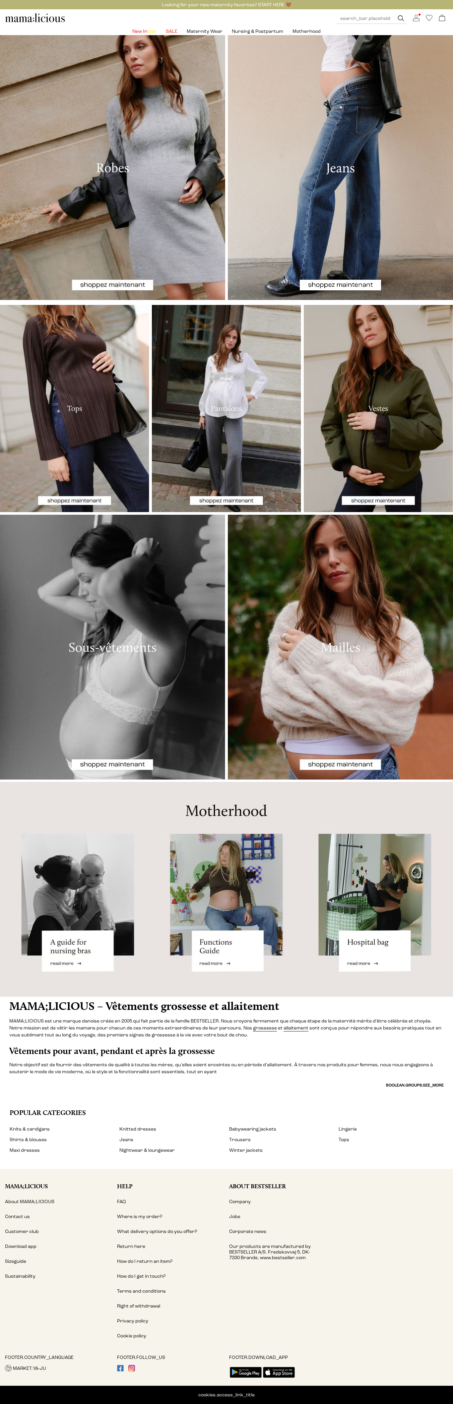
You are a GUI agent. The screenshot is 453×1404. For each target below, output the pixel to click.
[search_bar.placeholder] (401, 18)
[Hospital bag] (377, 889)
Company (240, 1201)
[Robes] (112, 167)
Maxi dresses (25, 1150)
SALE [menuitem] (171, 31)
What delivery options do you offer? (157, 1231)
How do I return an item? (144, 1261)
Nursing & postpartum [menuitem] (257, 31)
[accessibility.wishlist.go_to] (429, 20)
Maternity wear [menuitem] (205, 31)
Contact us (17, 1216)
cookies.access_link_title (226, 1395)
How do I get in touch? (141, 1276)
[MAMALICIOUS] (35, 21)
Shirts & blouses (28, 1139)
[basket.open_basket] (442, 18)
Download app (20, 1246)
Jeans (126, 1139)
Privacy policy (132, 1321)
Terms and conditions (141, 1291)
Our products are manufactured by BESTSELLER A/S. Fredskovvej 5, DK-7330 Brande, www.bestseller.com (270, 1252)
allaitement (296, 1028)
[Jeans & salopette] (340, 167)
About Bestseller (257, 1186)
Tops (344, 1139)
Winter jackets (246, 1150)
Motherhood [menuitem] (306, 31)
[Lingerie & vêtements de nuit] (112, 647)
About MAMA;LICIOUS (29, 1201)
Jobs (234, 1216)
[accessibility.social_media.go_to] (120, 1370)
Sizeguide (15, 1261)
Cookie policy (131, 1336)
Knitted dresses (137, 1129)
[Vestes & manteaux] (378, 408)
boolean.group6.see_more (415, 1085)
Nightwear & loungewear (147, 1150)
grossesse (265, 1028)
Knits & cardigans (30, 1129)
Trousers (240, 1139)
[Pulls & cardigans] (340, 647)
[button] (58, 1368)
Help (125, 1186)
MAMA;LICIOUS (26, 1186)
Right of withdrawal (138, 1306)
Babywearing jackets (252, 1129)
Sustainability (20, 1276)
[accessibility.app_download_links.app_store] (278, 1378)
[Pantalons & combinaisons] (226, 408)
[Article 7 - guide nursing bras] (75, 889)
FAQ (121, 1201)
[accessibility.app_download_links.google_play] (245, 1378)
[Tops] (74, 408)
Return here (131, 1246)
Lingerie (348, 1129)
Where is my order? (139, 1216)
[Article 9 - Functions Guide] (226, 889)
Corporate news (247, 1231)
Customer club (22, 1231)
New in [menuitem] (139, 31)
